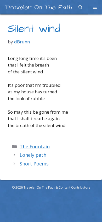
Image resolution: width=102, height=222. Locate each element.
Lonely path (33, 155)
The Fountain (35, 146)
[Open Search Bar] (80, 7)
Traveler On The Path (38, 7)
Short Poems (34, 163)
